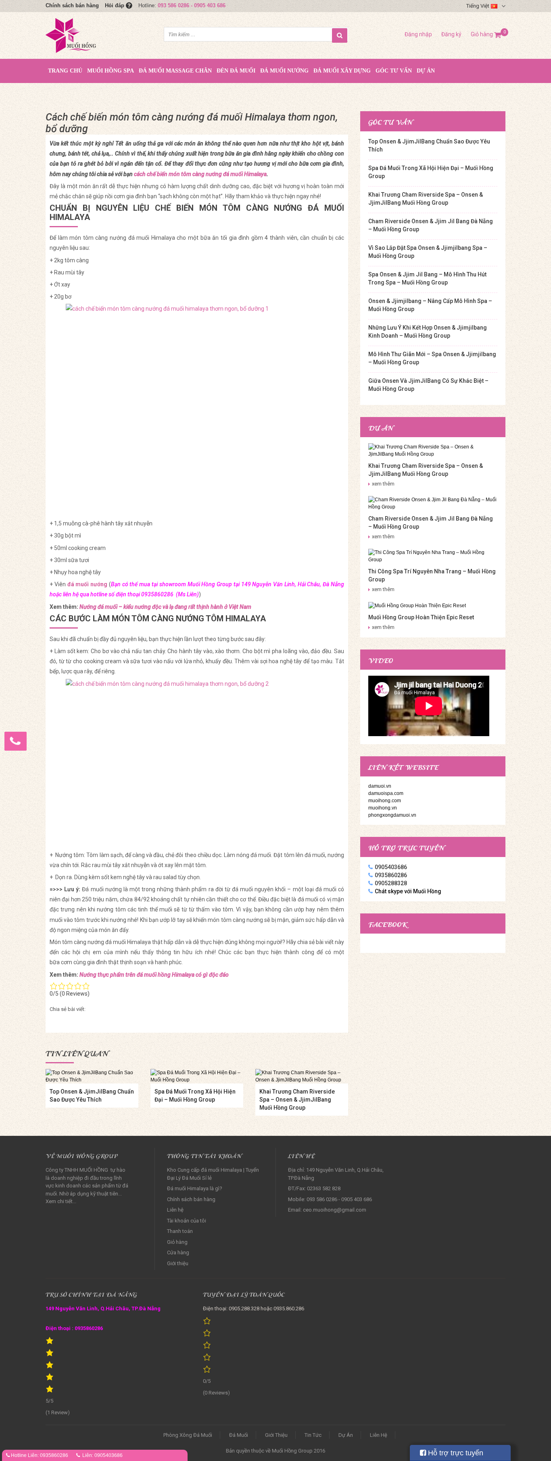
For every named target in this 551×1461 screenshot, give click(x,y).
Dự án (426, 71)
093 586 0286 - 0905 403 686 (191, 5)
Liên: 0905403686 (102, 1455)
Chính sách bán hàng (72, 5)
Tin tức (313, 1435)
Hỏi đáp (115, 5)
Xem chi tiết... (61, 1201)
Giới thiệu (177, 1263)
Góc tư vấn (394, 71)
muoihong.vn (382, 808)
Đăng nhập (418, 34)
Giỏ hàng (486, 34)
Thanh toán (180, 1231)
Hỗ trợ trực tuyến (454, 1453)
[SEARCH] (339, 35)
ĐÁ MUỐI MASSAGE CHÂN (175, 71)
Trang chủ (65, 71)
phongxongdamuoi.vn (392, 815)
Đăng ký (451, 34)
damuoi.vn (379, 786)
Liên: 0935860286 (48, 1455)
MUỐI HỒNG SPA (110, 71)
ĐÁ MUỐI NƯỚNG (284, 71)
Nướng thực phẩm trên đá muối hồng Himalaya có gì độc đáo (154, 974)
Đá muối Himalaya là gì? (194, 1188)
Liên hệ (175, 1210)
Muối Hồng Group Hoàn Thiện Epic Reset (421, 617)
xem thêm (383, 484)
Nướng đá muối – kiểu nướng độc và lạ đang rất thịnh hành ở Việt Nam (165, 607)
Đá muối (238, 1435)
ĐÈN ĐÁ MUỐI (236, 71)
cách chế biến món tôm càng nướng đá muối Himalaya (200, 174)
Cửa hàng (178, 1252)
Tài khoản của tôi (186, 1221)
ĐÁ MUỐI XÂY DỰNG (342, 71)
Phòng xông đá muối (187, 1435)
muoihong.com (384, 800)
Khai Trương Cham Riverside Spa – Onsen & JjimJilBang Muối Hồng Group (297, 1099)
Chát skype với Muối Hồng (408, 891)
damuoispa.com (385, 793)
